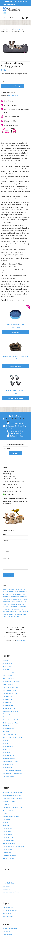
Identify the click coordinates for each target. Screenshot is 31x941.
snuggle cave (22, 614)
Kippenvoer (6, 932)
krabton (18, 604)
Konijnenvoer (7, 886)
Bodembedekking (8, 883)
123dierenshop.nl (9, 4)
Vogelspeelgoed (8, 917)
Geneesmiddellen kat (9, 855)
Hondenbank (22, 594)
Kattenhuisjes (7, 831)
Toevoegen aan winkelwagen (12, 86)
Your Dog (13, 616)
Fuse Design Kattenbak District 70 (13, 792)
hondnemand (6, 601)
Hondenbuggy (7, 768)
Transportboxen (8, 675)
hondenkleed (6, 596)
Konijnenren (6, 880)
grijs (10, 594)
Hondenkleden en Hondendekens (13, 720)
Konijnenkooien (8, 877)
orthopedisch (13, 606)
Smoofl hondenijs (8, 678)
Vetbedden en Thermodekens (12, 774)
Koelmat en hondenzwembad (12, 771)
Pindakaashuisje (8, 907)
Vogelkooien (7, 913)
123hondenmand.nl (9, 2)
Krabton (5, 813)
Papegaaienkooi (7, 611)
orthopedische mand (17, 609)
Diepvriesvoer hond (9, 672)
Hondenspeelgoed (8, 728)
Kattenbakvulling (8, 837)
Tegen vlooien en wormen (11, 816)
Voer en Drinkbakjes (9, 843)
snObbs (16, 614)
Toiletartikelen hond (9, 734)
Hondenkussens (8, 705)
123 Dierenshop (20, 640)
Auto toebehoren (8, 684)
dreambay (5, 594)
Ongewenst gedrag (9, 759)
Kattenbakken (7, 834)
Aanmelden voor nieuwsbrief (15, 444)
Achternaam (6, 548)
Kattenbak (17, 601)
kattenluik (6, 825)
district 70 (24, 591)
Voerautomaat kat (8, 858)
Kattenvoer (6, 819)
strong (5, 616)
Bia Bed (22, 589)
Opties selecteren (15, 366)
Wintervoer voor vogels (10, 910)
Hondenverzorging (9, 755)
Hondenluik (6, 752)
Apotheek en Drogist (9, 690)
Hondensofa (6, 599)
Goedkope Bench (8, 696)
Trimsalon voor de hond (10, 762)
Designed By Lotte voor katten (12, 798)
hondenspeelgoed (15, 599)
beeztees (17, 589)
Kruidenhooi (6, 889)
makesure (5, 606)
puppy (20, 611)
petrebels (15, 611)
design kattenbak (15, 591)
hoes (13, 594)
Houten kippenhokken (10, 929)
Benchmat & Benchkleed (10, 687)
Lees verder (15, 332)
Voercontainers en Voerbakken (12, 737)
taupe (8, 616)
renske (24, 611)
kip (21, 601)
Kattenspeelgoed (8, 840)
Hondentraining (8, 746)
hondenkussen (15, 596)
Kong (24, 601)
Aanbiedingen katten (9, 801)
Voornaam (5, 540)
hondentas (24, 599)
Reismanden (7, 852)
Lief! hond (6, 731)
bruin (8, 591)
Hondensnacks (7, 669)
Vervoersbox (7, 749)
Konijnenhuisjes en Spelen (11, 892)
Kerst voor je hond (8, 777)
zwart (18, 616)
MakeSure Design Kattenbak (12, 795)
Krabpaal (13, 604)
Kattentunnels (7, 849)
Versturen (8, 575)
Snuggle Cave (7, 666)
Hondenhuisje (7, 702)
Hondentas (6, 743)
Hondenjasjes (7, 717)
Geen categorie (17, 29)
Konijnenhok (6, 604)
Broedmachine (7, 935)
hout (12, 601)
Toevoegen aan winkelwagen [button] (15, 398)
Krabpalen (6, 804)
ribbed (4, 614)
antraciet (5, 589)
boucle (5, 591)
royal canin (10, 614)
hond (16, 594)
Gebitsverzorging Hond (10, 693)
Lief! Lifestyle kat (8, 810)
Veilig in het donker (9, 708)
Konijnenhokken (8, 874)
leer (22, 604)
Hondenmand (23, 596)
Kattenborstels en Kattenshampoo (14, 846)
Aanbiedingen (7, 660)
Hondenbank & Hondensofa (11, 681)
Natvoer (5, 740)
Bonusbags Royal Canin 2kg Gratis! (14, 807)
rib (27, 611)
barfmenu (11, 589)
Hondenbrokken (8, 699)
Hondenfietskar (8, 765)
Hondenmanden (8, 663)
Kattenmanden (7, 828)
